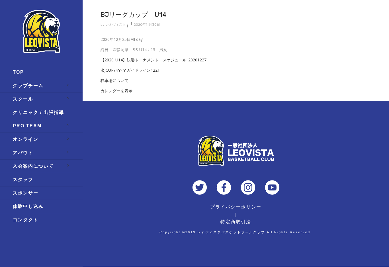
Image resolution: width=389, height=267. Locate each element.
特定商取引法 (235, 221)
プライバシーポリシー (235, 206)
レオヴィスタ (115, 25)
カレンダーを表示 (116, 90)
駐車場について (114, 80)
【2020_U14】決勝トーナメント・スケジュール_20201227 (153, 60)
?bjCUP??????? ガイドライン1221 (130, 70)
